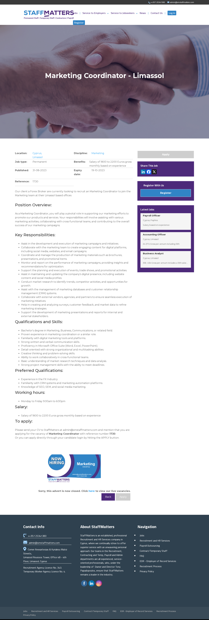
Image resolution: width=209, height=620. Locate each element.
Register (79, 22)
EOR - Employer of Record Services (158, 561)
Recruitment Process (151, 566)
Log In (172, 13)
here (92, 491)
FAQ (142, 556)
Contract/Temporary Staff (153, 551)
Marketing (97, 153)
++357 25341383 (37, 536)
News (143, 13)
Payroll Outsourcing (150, 545)
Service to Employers (94, 13)
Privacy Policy (147, 571)
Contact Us (157, 13)
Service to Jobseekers (122, 13)
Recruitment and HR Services (155, 540)
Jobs (75, 13)
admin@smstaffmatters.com (44, 542)
